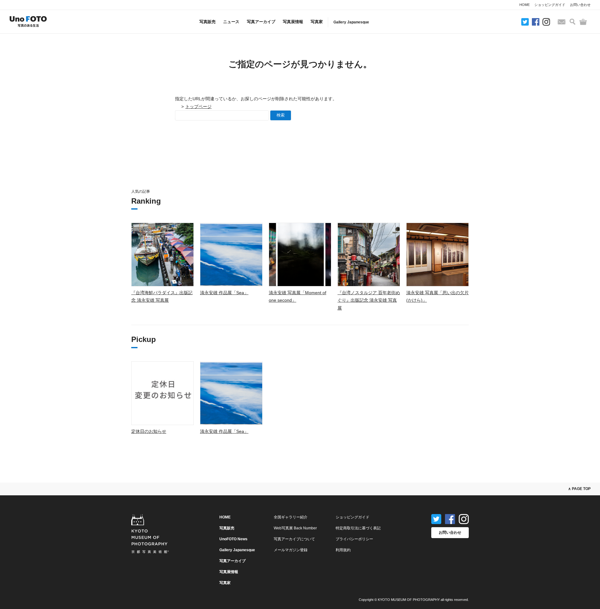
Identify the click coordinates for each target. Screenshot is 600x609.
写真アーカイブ (261, 22)
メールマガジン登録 (291, 550)
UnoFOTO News (233, 539)
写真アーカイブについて (294, 539)
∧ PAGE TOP (579, 489)
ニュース (231, 22)
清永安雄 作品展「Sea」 (224, 292)
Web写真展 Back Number (295, 528)
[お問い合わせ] (562, 21)
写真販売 (207, 22)
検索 (281, 115)
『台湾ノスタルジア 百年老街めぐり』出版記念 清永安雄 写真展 (369, 300)
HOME (524, 5)
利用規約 (343, 550)
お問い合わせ (580, 5)
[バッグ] (583, 22)
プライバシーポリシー (354, 539)
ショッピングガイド (549, 5)
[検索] (572, 21)
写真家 (317, 22)
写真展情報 (293, 22)
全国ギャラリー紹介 (291, 517)
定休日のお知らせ (148, 431)
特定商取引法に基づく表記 (358, 528)
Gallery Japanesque (351, 22)
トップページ (198, 106)
